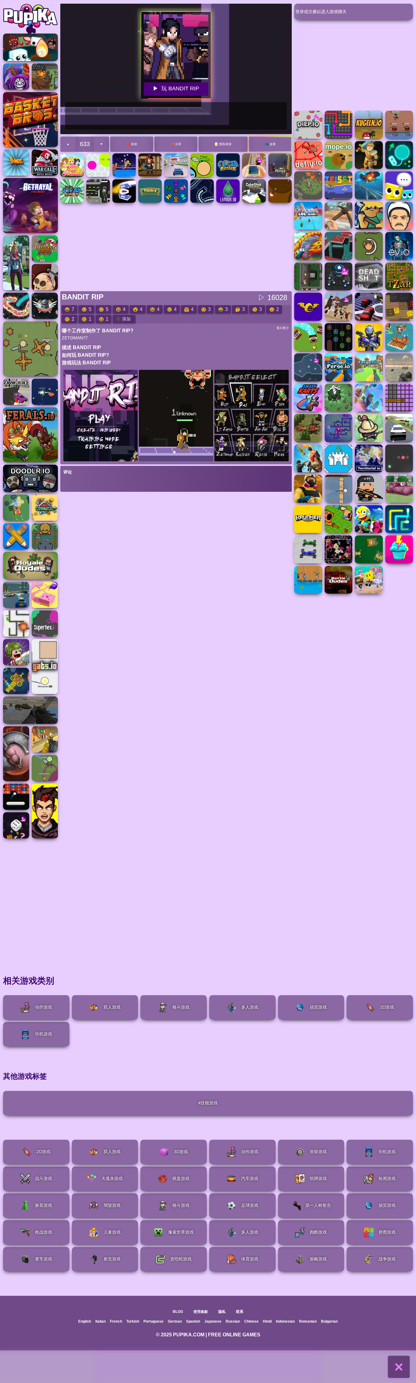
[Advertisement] (208, 1367)
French (116, 1321)
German (175, 1321)
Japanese (212, 1321)
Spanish (193, 1321)
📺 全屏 (270, 144)
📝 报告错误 (223, 144)
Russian (233, 1321)
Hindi (267, 1321)
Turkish (132, 1321)
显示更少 (283, 328)
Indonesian (285, 1321)
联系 (239, 1312)
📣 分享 (176, 144)
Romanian (308, 1321)
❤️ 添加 (131, 144)
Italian (100, 1321)
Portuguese (153, 1321)
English (84, 1321)
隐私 (222, 1312)
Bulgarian (329, 1321)
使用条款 (200, 1312)
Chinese (251, 1321)
